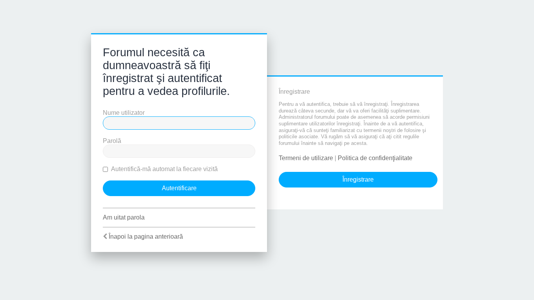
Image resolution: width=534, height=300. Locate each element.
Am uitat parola (124, 217)
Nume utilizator (124, 112)
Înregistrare (358, 179)
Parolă (112, 141)
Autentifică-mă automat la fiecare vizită (164, 169)
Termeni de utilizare (306, 158)
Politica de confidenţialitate (375, 158)
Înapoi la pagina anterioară (146, 236)
